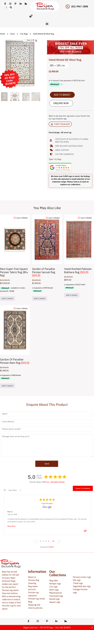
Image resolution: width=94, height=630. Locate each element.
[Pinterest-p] (15, 4)
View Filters (12, 490)
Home (2, 34)
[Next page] (58, 541)
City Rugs (24, 34)
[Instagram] (10, 4)
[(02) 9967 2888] (68, 6)
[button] (11, 7)
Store (12, 34)
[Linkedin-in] (20, 4)
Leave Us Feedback (83, 488)
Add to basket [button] (7, 298)
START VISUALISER (62, 124)
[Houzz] (26, 4)
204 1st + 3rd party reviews (54, 482)
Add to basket (62, 94)
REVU (51, 547)
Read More (11, 526)
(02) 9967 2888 (79, 6)
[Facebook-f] (5, 4)
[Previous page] (35, 541)
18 (53, 541)
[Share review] (85, 531)
